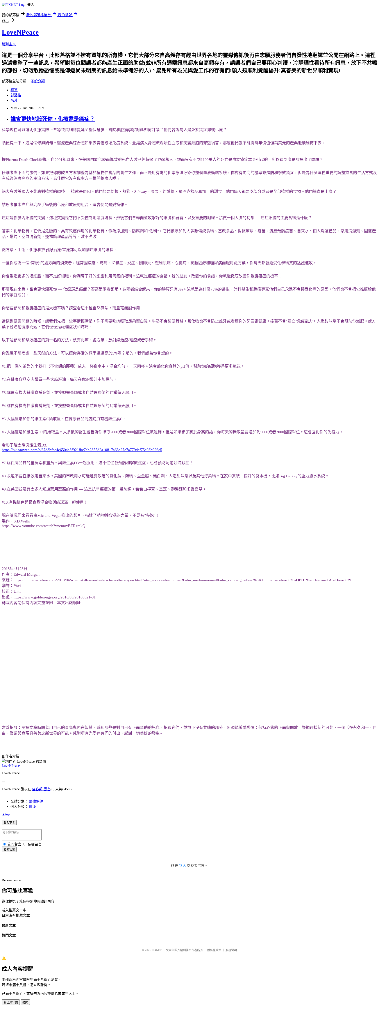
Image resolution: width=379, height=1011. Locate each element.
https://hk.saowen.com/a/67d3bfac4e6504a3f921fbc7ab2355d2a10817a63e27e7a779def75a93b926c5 (82, 450)
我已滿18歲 (11, 1002)
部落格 (16, 95)
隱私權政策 (214, 950)
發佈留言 (9, 849)
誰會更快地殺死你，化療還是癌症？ (53, 119)
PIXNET (157, 950)
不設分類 (38, 81)
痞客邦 (37, 789)
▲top (6, 814)
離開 (25, 1002)
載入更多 (9, 822)
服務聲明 (231, 950)
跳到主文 (9, 44)
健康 (32, 806)
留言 (46, 789)
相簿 (14, 90)
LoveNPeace (20, 32)
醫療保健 (36, 801)
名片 (14, 100)
